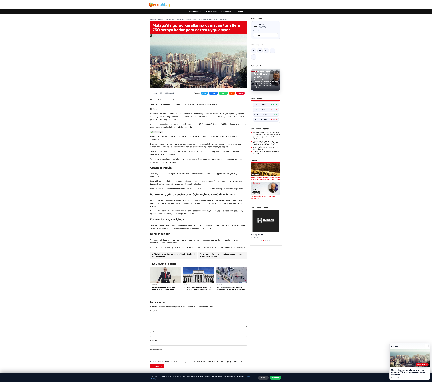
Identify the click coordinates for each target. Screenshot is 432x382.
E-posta (154, 341)
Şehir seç (257, 30)
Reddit (232, 93)
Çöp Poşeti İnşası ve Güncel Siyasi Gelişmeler (265, 138)
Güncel (160, 19)
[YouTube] (272, 50)
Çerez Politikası (227, 11)
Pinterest (240, 93)
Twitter (204, 93)
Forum (240, 11)
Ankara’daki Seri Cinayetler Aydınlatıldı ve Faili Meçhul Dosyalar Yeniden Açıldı (266, 133)
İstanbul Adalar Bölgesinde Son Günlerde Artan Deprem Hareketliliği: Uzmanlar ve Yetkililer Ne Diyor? (266, 143)
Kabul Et (275, 378)
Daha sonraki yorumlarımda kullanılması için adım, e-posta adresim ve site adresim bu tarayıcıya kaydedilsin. (196, 361)
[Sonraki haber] (277, 72)
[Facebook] (253, 50)
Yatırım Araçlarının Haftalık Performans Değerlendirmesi (266, 152)
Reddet (263, 378)
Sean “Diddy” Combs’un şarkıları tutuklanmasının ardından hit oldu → (221, 255)
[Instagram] (266, 50)
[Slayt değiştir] (261, 240)
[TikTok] (253, 57)
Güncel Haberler (195, 11)
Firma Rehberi (211, 11)
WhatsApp (223, 93)
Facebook (213, 93)
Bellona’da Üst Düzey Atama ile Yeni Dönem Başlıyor (265, 148)
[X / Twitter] (260, 50)
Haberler (153, 19)
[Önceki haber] (272, 72)
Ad (152, 332)
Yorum (153, 311)
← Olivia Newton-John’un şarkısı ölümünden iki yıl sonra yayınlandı (173, 255)
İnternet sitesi (156, 349)
